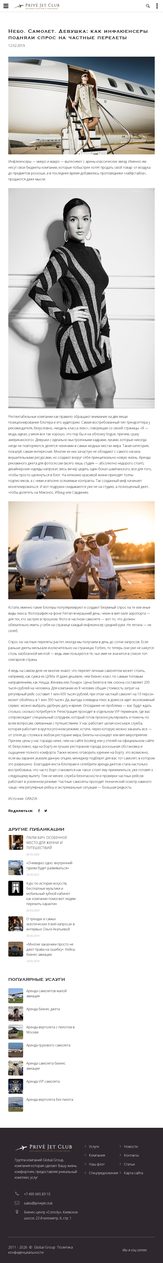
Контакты (131, 1155)
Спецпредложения (103, 1173)
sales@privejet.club (38, 1203)
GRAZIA (31, 798)
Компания (97, 1155)
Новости (131, 1146)
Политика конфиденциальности (40, 1250)
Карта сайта (133, 1173)
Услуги (94, 1146)
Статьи (129, 1164)
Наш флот (97, 1164)
